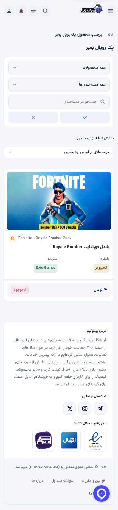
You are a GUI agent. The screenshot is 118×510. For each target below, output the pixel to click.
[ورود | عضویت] (9, 11)
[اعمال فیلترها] (85, 117)
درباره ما (38, 481)
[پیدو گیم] (91, 9)
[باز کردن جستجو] (45, 11)
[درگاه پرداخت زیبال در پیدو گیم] (69, 440)
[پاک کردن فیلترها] (33, 117)
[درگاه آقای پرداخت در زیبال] (43, 440)
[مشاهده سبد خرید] (33, 11)
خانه (110, 35)
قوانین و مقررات (93, 481)
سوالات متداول (62, 481)
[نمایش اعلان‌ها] (21, 11)
